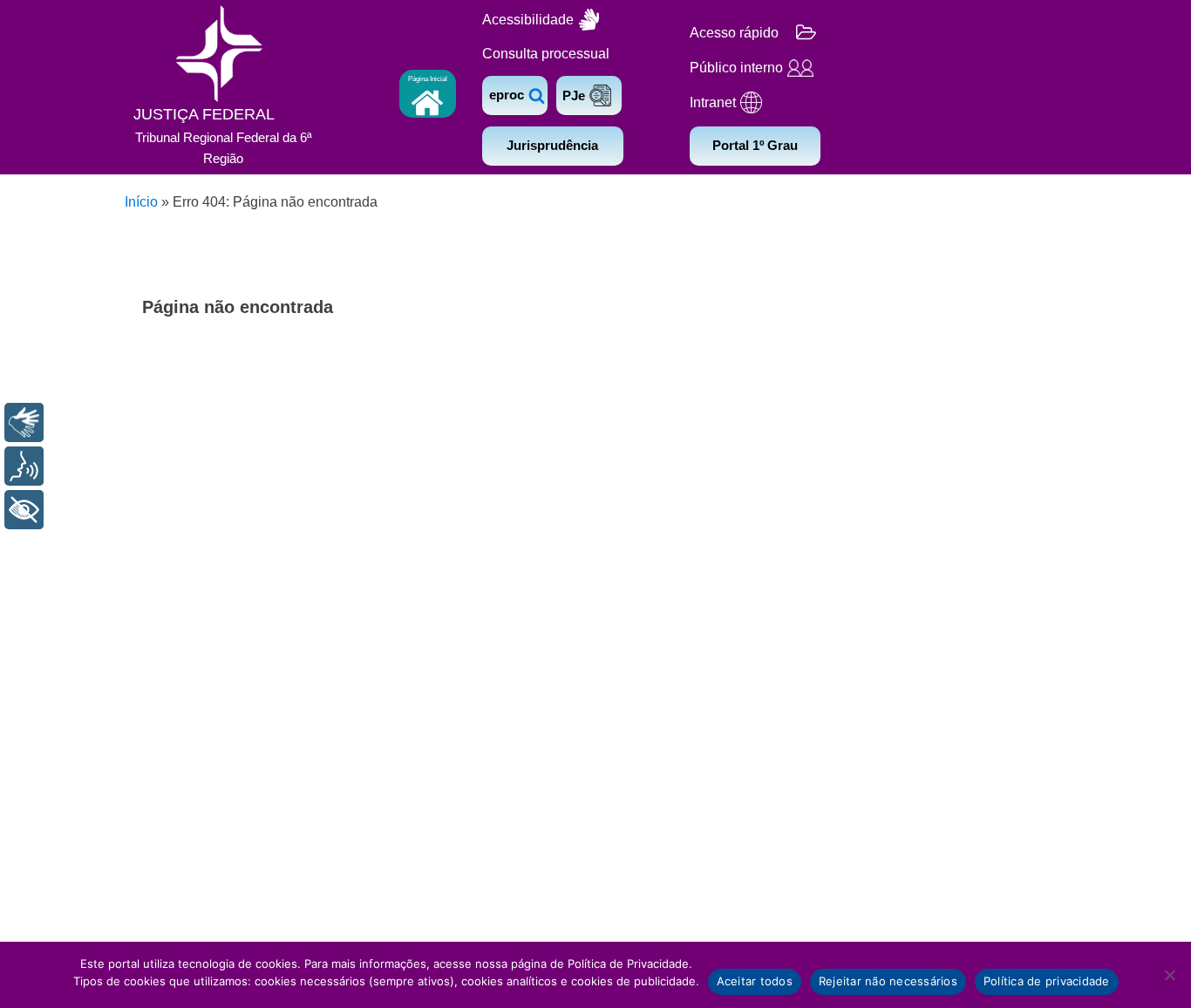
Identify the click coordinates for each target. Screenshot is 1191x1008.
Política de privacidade (1046, 981)
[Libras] (24, 422)
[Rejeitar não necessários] (1169, 975)
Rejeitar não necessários (888, 981)
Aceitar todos (755, 981)
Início (141, 201)
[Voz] (24, 466)
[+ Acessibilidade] (24, 509)
